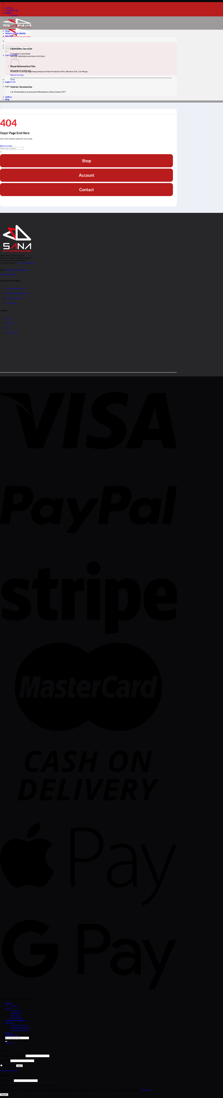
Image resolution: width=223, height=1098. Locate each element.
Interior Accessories (19, 1030)
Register (4, 1095)
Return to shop (17, 75)
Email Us (8, 318)
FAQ (7, 328)
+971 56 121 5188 (25, 263)
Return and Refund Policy (15, 288)
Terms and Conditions (14, 298)
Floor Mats (15, 1011)
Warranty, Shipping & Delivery (17, 293)
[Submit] (6, 51)
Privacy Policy (11, 303)
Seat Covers (15, 1015)
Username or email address (12, 1055)
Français (14, 15)
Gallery (8, 97)
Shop (7, 31)
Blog (7, 99)
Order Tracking (11, 333)
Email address (6, 1080)
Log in (19, 1066)
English (8, 12)
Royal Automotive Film (20, 1028)
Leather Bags (16, 1018)
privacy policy (146, 1090)
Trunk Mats (15, 1013)
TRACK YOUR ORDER (15, 33)
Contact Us (9, 323)
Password (5, 1060)
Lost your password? (9, 1070)
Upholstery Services (19, 1025)
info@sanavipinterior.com (17, 270)
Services (9, 36)
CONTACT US (11, 10)
